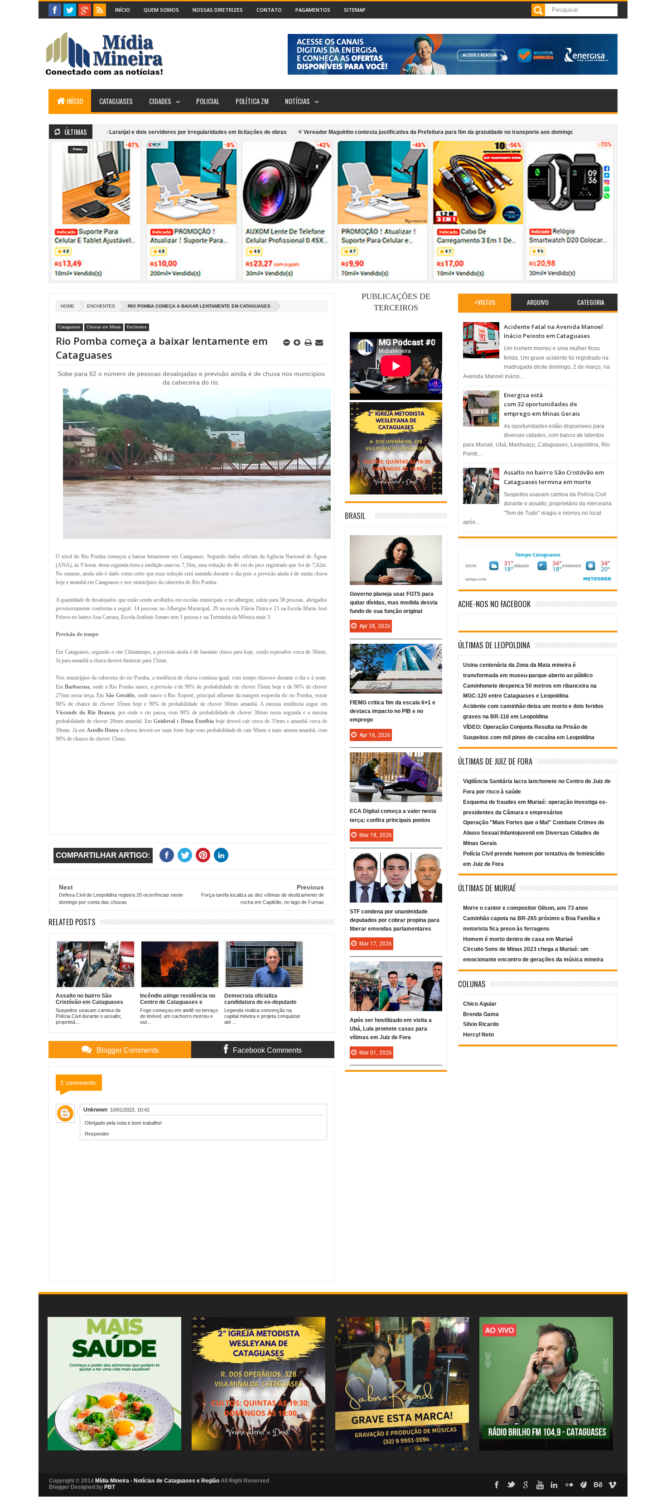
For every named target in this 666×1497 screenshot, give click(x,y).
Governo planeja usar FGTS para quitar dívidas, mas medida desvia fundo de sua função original (394, 602)
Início (122, 9)
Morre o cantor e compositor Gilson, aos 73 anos (525, 908)
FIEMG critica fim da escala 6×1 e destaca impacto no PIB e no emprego (392, 711)
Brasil (355, 515)
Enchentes (101, 306)
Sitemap (355, 9)
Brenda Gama (481, 1014)
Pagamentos (312, 9)
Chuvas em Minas (104, 327)
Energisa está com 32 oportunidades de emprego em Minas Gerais (542, 404)
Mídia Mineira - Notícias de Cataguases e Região (157, 1481)
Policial (207, 101)
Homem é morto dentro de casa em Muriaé (518, 939)
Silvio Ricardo (481, 1024)
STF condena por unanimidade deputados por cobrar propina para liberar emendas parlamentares (394, 920)
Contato (269, 9)
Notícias (297, 101)
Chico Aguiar (480, 1004)
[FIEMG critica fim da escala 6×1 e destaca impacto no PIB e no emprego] (396, 653)
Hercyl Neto (478, 1034)
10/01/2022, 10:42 (130, 1109)
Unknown (95, 1110)
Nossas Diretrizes (218, 9)
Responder (97, 1133)
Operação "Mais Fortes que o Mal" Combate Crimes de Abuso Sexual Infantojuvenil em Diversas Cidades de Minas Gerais (533, 832)
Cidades (160, 101)
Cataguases (116, 101)
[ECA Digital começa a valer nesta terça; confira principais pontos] (396, 761)
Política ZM (252, 101)
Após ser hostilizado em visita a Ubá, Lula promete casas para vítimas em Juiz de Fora (391, 1029)
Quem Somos (161, 9)
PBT (109, 1487)
